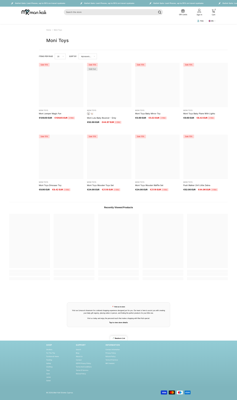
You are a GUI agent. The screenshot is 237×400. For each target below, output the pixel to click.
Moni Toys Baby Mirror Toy (147, 113)
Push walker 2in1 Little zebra (196, 185)
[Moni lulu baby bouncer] (109, 85)
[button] (60, 56)
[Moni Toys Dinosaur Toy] (61, 157)
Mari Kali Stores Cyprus (63, 392)
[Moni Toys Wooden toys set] (109, 157)
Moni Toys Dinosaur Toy (50, 185)
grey (88, 113)
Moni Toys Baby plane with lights (199, 113)
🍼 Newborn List (118, 338)
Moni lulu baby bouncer (101, 118)
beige (92, 113)
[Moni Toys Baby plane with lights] (205, 85)
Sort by (73, 56)
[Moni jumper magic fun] (61, 85)
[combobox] (110, 12)
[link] (29, 274)
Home (48, 30)
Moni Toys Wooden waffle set (149, 185)
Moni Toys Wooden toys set (100, 185)
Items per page (46, 56)
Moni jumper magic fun (50, 113)
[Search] (113, 12)
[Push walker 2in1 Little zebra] (205, 157)
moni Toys (58, 30)
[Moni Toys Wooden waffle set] (157, 157)
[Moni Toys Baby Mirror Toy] (157, 85)
